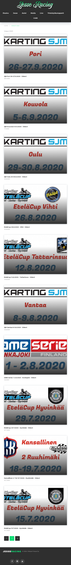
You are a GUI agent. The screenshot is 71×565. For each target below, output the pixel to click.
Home (6, 25)
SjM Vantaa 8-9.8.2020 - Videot (15, 327)
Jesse (15, 13)
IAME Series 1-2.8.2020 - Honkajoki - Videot (20, 378)
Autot (24, 13)
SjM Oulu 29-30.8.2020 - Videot (15, 177)
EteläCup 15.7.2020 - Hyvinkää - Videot (18, 528)
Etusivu (6, 13)
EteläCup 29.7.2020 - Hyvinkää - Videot (18, 428)
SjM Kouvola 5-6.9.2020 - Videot (16, 126)
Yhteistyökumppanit (56, 13)
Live (41, 13)
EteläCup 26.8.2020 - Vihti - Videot (17, 227)
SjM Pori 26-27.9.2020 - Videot (15, 76)
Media (33, 13)
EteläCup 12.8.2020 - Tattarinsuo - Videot (19, 277)
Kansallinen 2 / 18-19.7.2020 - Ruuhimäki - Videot (22, 478)
